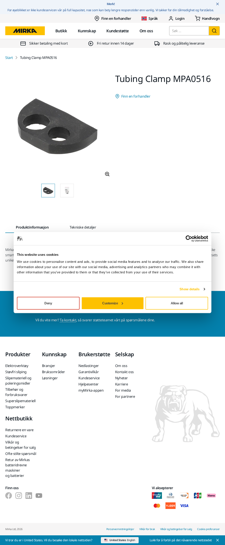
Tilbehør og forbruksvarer (16, 392)
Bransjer (48, 365)
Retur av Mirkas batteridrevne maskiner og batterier (17, 467)
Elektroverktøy (16, 365)
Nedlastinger (88, 365)
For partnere (125, 396)
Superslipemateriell (20, 400)
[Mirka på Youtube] (39, 495)
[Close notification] (217, 4)
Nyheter (121, 378)
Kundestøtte (117, 30)
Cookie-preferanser (208, 529)
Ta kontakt (68, 320)
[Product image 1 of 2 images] (57, 127)
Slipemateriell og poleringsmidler (18, 381)
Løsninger (50, 378)
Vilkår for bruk (147, 529)
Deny (48, 303)
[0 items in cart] (207, 18)
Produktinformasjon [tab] (32, 227)
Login (180, 18)
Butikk (61, 30)
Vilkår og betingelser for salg (20, 445)
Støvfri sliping (16, 371)
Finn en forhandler (116, 18)
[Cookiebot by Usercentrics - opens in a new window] (189, 238)
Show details (190, 289)
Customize (110, 303)
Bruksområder (53, 371)
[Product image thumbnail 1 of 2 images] (48, 190)
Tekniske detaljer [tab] (83, 227)
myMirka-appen (90, 390)
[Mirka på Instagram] (18, 495)
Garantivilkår (88, 371)
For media (123, 390)
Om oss (146, 30)
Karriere (121, 384)
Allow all (177, 303)
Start (9, 57)
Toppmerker (15, 407)
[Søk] (214, 30)
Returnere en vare (19, 429)
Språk (153, 18)
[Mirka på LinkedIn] (28, 495)
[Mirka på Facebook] (8, 495)
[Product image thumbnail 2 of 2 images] (67, 190)
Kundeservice (89, 378)
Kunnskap (87, 30)
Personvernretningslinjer (120, 529)
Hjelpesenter (88, 384)
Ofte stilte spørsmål (20, 453)
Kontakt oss (124, 371)
